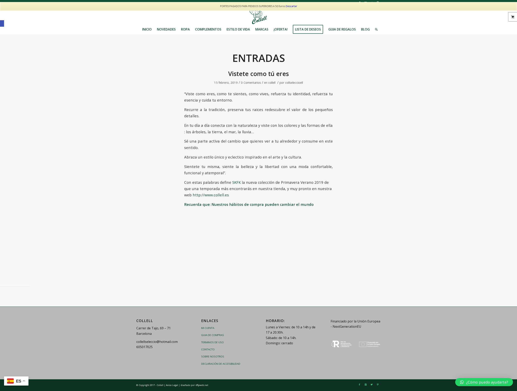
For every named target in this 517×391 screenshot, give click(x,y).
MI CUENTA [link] (207, 328)
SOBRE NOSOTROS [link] (212, 356)
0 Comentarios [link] (251, 82)
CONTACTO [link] (208, 349)
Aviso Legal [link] (172, 385)
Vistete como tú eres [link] (258, 74)
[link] (2, 23)
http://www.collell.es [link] (211, 194)
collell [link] (271, 82)
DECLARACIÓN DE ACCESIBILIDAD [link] (220, 364)
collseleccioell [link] (294, 82)
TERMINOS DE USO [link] (212, 342)
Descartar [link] (291, 6)
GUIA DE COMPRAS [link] (212, 335)
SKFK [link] (236, 182)
